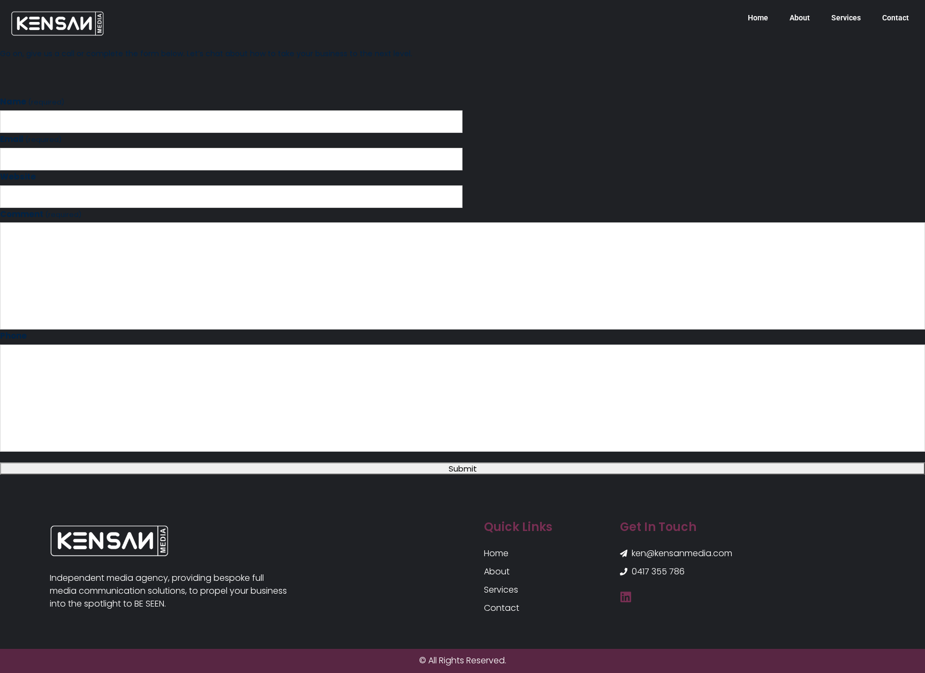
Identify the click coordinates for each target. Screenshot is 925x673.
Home (758, 17)
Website (18, 176)
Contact (895, 17)
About (800, 17)
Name (32, 101)
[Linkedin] (626, 597)
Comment (40, 214)
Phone (13, 335)
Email (31, 139)
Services (846, 17)
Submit (463, 468)
